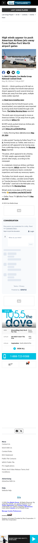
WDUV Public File (8, 462)
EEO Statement (7, 455)
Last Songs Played (7, 14)
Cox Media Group (13, 502)
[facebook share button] (3, 72)
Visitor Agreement (8, 505)
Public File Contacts (9, 459)
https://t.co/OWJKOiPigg (16, 129)
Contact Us (6, 444)
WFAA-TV (16, 120)
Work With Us (7, 448)
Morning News (20, 186)
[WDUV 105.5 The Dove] (19, 3)
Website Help (6, 490)
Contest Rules (7, 451)
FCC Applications (8, 466)
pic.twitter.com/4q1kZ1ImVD (20, 192)
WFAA (16, 167)
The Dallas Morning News (17, 111)
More (3, 17)
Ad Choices (29, 506)
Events (32, 14)
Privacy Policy (22, 505)
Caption (30, 66)
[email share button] (13, 72)
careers (12, 508)
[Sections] (3, 2)
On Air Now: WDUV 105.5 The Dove (19, 324)
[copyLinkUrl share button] (18, 72)
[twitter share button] (8, 72)
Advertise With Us (8, 481)
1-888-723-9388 (19, 356)
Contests (25, 14)
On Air (18, 14)
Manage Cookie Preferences (11, 511)
